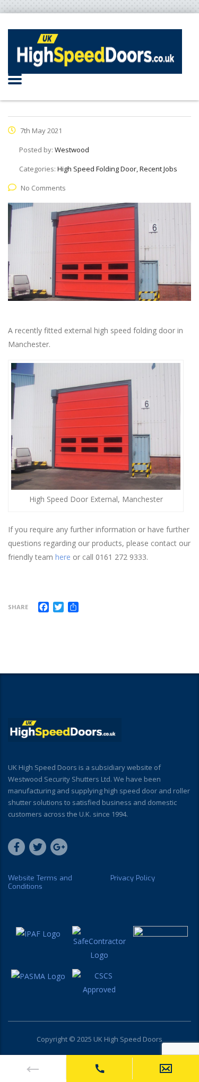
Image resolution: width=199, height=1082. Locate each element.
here (63, 557)
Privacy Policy (132, 878)
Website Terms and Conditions (40, 882)
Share (18, 607)
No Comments (43, 188)
